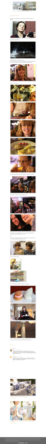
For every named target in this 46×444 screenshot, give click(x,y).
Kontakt (27, 11)
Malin (13, 349)
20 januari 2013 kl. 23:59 (19, 356)
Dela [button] (10, 398)
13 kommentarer (14, 423)
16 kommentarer (14, 398)
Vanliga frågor (23, 11)
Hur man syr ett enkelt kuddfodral (18, 396)
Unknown (14, 356)
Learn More (21, 442)
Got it (26, 442)
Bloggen (14, 11)
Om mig (18, 11)
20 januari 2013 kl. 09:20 (18, 349)
